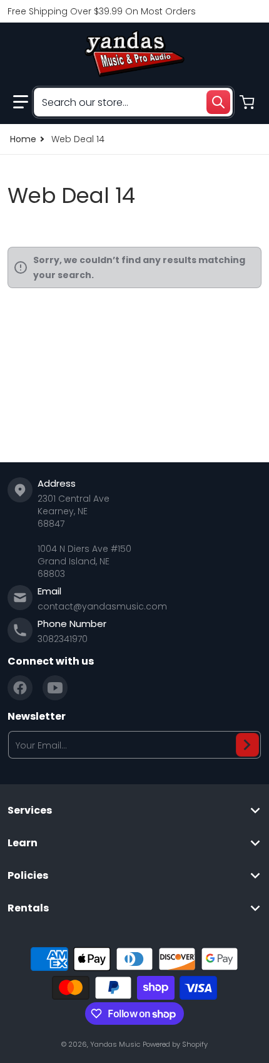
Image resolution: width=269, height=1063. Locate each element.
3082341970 (63, 639)
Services (30, 810)
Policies (28, 875)
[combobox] (133, 102)
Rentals (28, 908)
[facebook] (20, 687)
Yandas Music (115, 1044)
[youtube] (55, 687)
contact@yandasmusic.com (102, 606)
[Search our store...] (218, 102)
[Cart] (248, 102)
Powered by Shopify (175, 1044)
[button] (21, 102)
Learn (23, 843)
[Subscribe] (247, 745)
